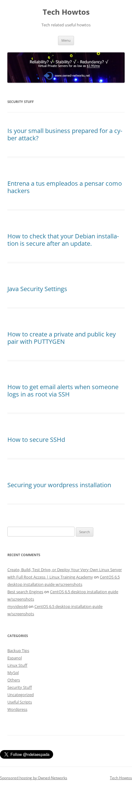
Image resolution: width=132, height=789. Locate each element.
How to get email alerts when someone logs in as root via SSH (62, 390)
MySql (13, 672)
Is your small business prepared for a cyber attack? (64, 134)
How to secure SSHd (36, 439)
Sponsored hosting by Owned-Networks (33, 777)
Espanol (14, 658)
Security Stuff (19, 687)
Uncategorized (20, 694)
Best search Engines (25, 591)
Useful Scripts (19, 702)
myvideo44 (17, 606)
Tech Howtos (66, 12)
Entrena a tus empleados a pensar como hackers (64, 187)
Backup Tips (18, 650)
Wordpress (17, 709)
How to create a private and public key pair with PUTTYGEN (61, 338)
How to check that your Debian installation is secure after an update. (63, 240)
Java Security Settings (37, 289)
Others (13, 680)
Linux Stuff (17, 665)
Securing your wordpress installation (59, 485)
